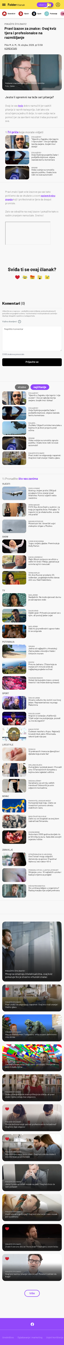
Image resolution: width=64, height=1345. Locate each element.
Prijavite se (32, 362)
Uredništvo (8, 1337)
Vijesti (26, 14)
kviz (20, 105)
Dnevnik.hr (11, 14)
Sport (39, 14)
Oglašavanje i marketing (30, 1337)
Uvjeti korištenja (54, 1337)
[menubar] (58, 5)
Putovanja (53, 14)
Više (32, 1293)
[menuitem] (58, 4)
